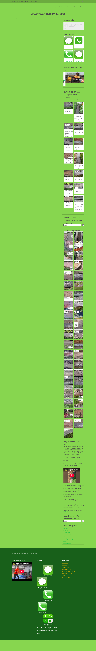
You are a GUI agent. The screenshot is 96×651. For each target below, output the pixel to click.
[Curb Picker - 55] (78, 394)
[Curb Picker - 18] (78, 344)
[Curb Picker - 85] (78, 236)
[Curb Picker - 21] (78, 364)
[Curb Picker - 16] (68, 374)
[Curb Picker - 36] (68, 305)
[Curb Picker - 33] (78, 246)
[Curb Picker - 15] (78, 354)
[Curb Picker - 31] (78, 305)
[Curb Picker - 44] (68, 295)
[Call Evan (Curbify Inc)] (78, 40)
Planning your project (68, 539)
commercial (66, 528)
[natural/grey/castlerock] (68, 199)
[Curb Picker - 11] (68, 433)
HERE (64, 101)
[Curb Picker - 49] (68, 275)
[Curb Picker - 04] (78, 315)
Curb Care (65, 530)
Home (47, 7)
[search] (83, 225)
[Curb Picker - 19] (78, 423)
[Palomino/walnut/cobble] (68, 156)
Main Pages (54, 7)
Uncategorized (67, 543)
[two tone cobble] (78, 126)
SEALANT (65, 511)
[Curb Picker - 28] (68, 285)
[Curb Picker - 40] (68, 413)
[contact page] (39, 1)
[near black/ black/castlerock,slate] (68, 126)
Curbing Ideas (66, 532)
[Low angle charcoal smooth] (78, 108)
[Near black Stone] (78, 158)
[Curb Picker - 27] (68, 335)
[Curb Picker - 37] (68, 423)
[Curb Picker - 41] (68, 266)
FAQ (81, 7)
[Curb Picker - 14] (78, 335)
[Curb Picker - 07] (78, 295)
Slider (64, 541)
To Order (68, 7)
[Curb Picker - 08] (78, 266)
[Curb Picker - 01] (68, 364)
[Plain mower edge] (68, 141)
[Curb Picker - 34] (78, 413)
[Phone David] (68, 54)
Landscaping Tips (67, 534)
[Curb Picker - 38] (68, 246)
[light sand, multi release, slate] (78, 173)
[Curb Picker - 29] (68, 403)
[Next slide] (83, 80)
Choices (61, 7)
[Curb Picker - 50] (68, 236)
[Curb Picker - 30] (78, 285)
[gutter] (78, 256)
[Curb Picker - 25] (78, 374)
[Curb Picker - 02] (68, 344)
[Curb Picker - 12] (78, 275)
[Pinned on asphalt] (68, 256)
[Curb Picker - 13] (78, 325)
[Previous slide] (64, 80)
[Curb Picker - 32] (68, 325)
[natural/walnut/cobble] (78, 186)
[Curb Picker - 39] (68, 315)
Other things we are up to (69, 537)
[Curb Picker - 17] (78, 384)
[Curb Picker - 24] (68, 394)
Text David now (79, 61)
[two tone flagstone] (78, 141)
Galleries (75, 7)
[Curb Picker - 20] (68, 354)
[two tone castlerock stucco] (68, 105)
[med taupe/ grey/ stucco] (68, 186)
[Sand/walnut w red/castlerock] (68, 173)
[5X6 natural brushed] (78, 199)
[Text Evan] (68, 40)
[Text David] (78, 54)
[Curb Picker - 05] (78, 403)
